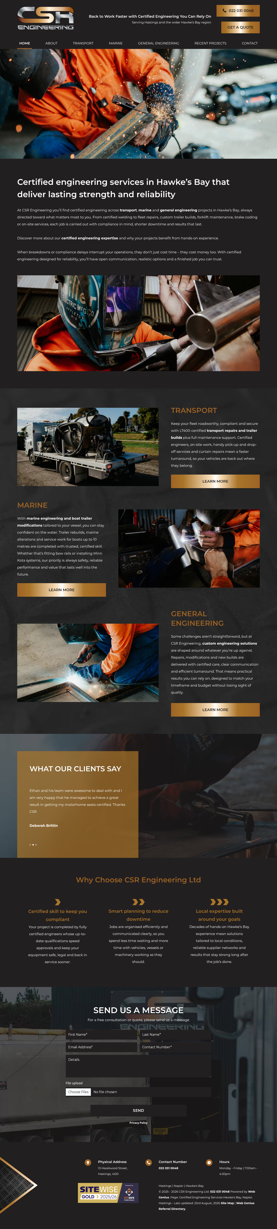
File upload (74, 1083)
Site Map (227, 1203)
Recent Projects (210, 43)
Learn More (215, 481)
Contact (250, 43)
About (52, 43)
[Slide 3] (36, 845)
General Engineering (158, 43)
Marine (116, 43)
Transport (83, 43)
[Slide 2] (33, 845)
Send (138, 1110)
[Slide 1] (30, 845)
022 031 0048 (241, 10)
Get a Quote (240, 27)
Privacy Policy (139, 1123)
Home (24, 43)
